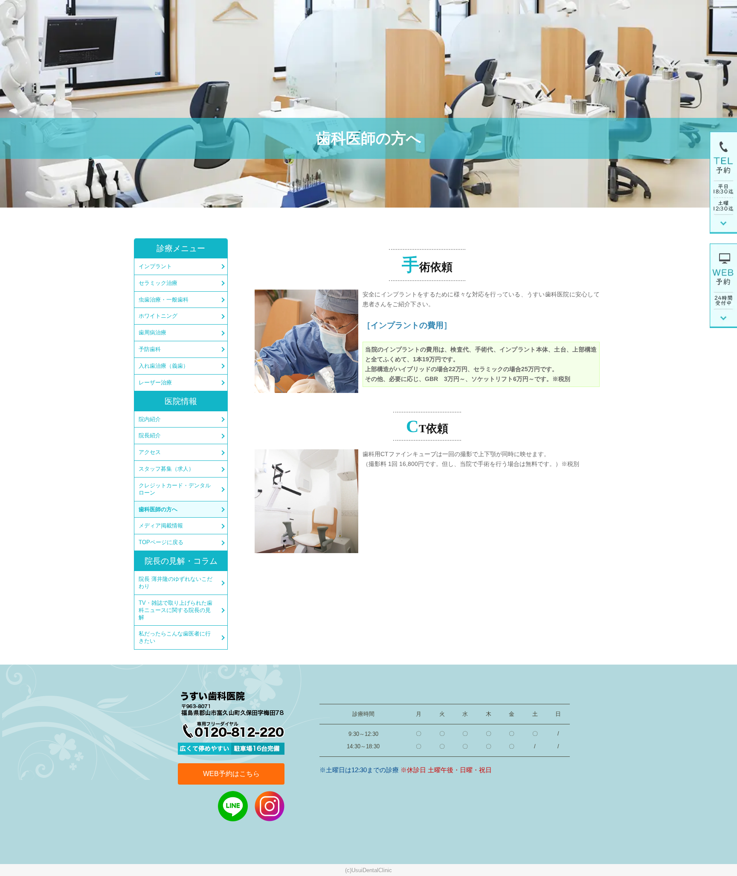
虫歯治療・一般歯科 (164, 299)
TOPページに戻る (161, 542)
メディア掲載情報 (161, 525)
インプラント (155, 266)
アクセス (150, 452)
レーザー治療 (155, 382)
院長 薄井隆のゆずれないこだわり (175, 582)
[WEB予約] (723, 284)
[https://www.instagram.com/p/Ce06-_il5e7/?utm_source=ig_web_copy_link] (269, 805)
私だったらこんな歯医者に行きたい (175, 637)
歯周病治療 (152, 332)
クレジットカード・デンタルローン (175, 489)
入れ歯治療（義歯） (164, 366)
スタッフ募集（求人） (166, 469)
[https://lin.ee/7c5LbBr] (233, 805)
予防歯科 (150, 349)
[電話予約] (723, 182)
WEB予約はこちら (231, 773)
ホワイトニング (158, 316)
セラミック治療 (158, 283)
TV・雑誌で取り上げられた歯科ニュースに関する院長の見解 (175, 610)
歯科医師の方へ (158, 509)
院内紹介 (150, 419)
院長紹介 (150, 435)
